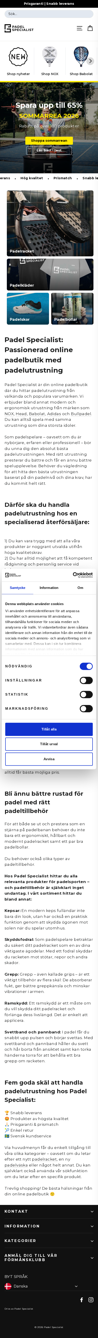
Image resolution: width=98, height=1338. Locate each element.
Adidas (54, 413)
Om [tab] (80, 588)
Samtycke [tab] (18, 588)
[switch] (86, 680)
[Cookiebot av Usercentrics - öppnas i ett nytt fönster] (73, 575)
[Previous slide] (8, 61)
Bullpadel (81, 413)
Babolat (37, 413)
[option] (49, 127)
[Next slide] (90, 61)
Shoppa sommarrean (49, 141)
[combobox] (49, 14)
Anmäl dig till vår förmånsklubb (31, 1257)
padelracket (44, 1159)
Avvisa (49, 759)
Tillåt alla (49, 729)
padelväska (16, 1165)
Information (22, 1226)
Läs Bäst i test (49, 150)
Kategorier (20, 1241)
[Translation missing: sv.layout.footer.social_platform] (81, 1300)
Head (21, 413)
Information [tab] (49, 588)
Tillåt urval (49, 744)
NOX (9, 413)
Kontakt (16, 1211)
